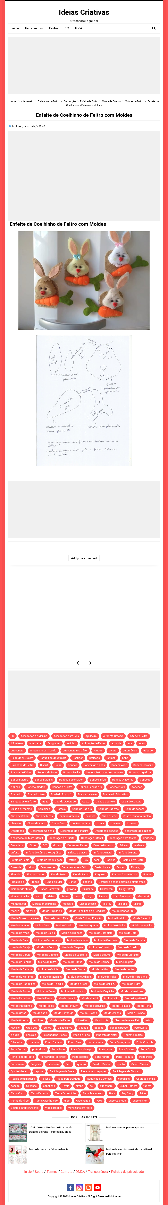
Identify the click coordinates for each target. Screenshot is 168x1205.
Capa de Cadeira (82, 808)
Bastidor (78, 757)
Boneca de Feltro (21, 772)
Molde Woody (19, 1020)
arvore (112, 750)
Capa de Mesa (44, 816)
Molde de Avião (20, 932)
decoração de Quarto (62, 838)
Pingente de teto (133, 1034)
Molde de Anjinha (142, 925)
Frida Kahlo (17, 881)
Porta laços (105, 1049)
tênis (112, 1093)
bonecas (145, 779)
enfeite (15, 852)
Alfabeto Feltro (139, 736)
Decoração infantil (92, 838)
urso (67, 1100)
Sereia (65, 1085)
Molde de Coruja (20, 954)
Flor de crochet (35, 874)
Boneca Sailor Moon (71, 779)
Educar (124, 845)
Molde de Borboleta (100, 932)
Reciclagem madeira (23, 1078)
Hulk (38, 896)
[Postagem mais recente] (78, 662)
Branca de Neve (87, 794)
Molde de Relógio (52, 983)
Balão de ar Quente (22, 757)
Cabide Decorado (65, 801)
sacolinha (124, 1078)
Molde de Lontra (124, 969)
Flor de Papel (81, 874)
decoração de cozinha (138, 830)
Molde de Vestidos (132, 991)
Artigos (98, 750)
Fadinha (110, 859)
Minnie (137, 903)
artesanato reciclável (75, 750)
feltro (31, 867)
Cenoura (90, 816)
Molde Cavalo (64, 925)
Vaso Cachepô (117, 1100)
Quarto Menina (140, 1064)
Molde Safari (18, 1012)
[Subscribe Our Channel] (97, 1188)
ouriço (47, 1027)
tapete (147, 1085)
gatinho (87, 881)
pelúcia (15, 1034)
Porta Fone (58, 1049)
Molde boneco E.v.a (56, 918)
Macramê (143, 896)
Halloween (106, 889)
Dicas (33, 845)
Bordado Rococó (61, 794)
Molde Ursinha (112, 1012)
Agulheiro (91, 736)
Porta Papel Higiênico (53, 1056)
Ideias (51, 896)
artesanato (17, 750)
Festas (121, 867)
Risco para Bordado (69, 1078)
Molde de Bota (127, 932)
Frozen (35, 881)
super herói (106, 1085)
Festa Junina (102, 867)
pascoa (83, 1027)
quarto (121, 1064)
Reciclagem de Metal (62, 1071)
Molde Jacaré (67, 998)
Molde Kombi (90, 998)
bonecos (137, 787)
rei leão (46, 1078)
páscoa (98, 1027)
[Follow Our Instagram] (79, 1188)
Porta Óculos (126, 1049)
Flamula (15, 874)
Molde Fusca (44, 998)
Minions (122, 903)
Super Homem (128, 1085)
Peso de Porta (81, 1034)
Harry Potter (126, 889)
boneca (72, 765)
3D (12, 736)
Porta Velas (17, 1064)
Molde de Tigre (131, 983)
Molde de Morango (22, 976)
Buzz (45, 801)
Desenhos (17, 845)
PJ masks (16, 1042)
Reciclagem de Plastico (126, 1071)
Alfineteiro (17, 743)
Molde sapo (40, 1012)
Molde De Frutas (72, 961)
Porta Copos (18, 1049)
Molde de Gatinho (48, 969)
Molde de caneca (77, 940)
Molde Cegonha (88, 925)
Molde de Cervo (46, 947)
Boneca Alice (119, 765)
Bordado (16, 794)
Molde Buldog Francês (88, 918)
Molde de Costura (47, 954)
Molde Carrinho (20, 925)
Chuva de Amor (36, 823)
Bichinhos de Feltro (22, 765)
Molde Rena (144, 1005)
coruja (100, 823)
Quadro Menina (101, 1064)
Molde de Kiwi (100, 969)
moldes (38, 1020)
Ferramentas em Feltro (75, 867)
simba (79, 1085)
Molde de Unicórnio (73, 991)
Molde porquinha (95, 1005)
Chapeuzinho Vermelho (137, 816)
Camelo (61, 808)
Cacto (85, 801)
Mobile (15, 910)
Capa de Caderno (108, 808)
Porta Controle (144, 1042)
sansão (15, 1085)
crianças (115, 823)
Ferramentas (48, 867)
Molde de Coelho (128, 947)
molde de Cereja (20, 947)
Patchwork (140, 1027)
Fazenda (16, 867)
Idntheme (114, 1196)
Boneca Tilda (98, 779)
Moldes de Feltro (60, 1020)
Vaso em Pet (140, 1100)
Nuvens (15, 1027)
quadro (81, 1064)
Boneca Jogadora (140, 772)
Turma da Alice (19, 1100)
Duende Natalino (103, 845)
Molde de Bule (19, 940)
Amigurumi (54, 743)
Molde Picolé (46, 1005)
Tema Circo (17, 1093)
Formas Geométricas (124, 874)
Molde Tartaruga (63, 1012)
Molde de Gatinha (21, 969)
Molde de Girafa (75, 969)
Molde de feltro (47, 961)
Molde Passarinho (21, 1005)
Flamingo (136, 867)
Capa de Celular (20, 816)
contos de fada (81, 823)
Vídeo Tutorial (53, 1107)
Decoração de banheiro (74, 830)
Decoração (17, 830)
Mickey (107, 903)
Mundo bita (101, 1020)
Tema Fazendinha (65, 1093)
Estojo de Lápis (20, 859)
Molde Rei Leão (121, 1005)
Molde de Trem (45, 991)
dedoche (148, 838)
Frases (147, 874)
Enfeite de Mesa (77, 852)
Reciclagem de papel (93, 1071)
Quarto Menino (19, 1071)
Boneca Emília (71, 772)
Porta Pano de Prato (22, 1056)
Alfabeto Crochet (113, 736)
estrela (72, 859)
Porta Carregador (120, 1042)
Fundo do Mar (53, 881)
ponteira (34, 1042)
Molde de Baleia (45, 932)
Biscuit (44, 765)
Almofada (35, 743)
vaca (99, 1100)
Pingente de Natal (106, 1034)
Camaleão (44, 808)
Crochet (131, 823)
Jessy (64, 896)
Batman (111, 757)
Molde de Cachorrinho (47, 940)
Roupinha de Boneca (99, 1078)
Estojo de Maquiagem (49, 859)
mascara (68, 903)
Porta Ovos (147, 1049)
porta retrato (102, 1056)
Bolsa (58, 765)
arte (130, 743)
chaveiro (16, 823)
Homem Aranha (20, 896)
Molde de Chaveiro (100, 947)
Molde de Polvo (107, 976)
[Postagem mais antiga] (89, 662)
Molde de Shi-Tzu (104, 983)
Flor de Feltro (59, 874)
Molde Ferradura (20, 998)
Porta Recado (80, 1056)
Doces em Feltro (77, 845)
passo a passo (119, 1027)
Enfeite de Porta (128, 852)
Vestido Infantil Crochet (25, 1107)
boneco (15, 787)
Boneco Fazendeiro (90, 787)
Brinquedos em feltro (23, 801)
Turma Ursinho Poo (46, 1100)
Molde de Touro (20, 991)
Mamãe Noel (18, 903)
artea (142, 743)
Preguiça (36, 1064)
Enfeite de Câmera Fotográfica (43, 852)
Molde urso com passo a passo (125, 1127)
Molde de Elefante (127, 954)
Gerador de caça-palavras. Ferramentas (122, 881)
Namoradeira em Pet (127, 1020)
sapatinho (49, 1085)
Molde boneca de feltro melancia (48, 1149)
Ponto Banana (53, 1042)
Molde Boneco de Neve (25, 918)
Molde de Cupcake (76, 954)
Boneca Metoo (19, 779)
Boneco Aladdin (36, 787)
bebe (125, 757)
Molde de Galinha (114, 925)
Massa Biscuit (87, 903)
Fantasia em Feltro (133, 859)
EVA (85, 859)
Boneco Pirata (117, 787)
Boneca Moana (44, 779)
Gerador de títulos (21, 889)
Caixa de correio (105, 801)
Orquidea (31, 1027)
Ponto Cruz (74, 1042)
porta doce (38, 1049)
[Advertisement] (84, 65)
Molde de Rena (78, 983)
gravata (71, 889)
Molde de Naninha (51, 976)
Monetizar (82, 1020)
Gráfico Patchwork (49, 889)
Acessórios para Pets (66, 736)
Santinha (31, 1085)
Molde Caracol (141, 918)
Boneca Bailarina (143, 765)
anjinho (71, 743)
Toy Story (127, 1093)
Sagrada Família (146, 1078)
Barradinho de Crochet (53, 757)
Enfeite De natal (103, 852)
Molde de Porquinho (135, 976)
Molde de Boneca (71, 932)
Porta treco (145, 1056)
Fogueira (100, 874)
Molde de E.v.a (101, 954)
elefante (139, 845)
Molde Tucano (88, 1012)
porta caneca (95, 1042)
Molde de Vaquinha (102, 991)
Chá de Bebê (109, 816)
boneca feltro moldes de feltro (104, 772)
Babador (148, 750)
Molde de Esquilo (21, 961)
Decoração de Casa (106, 830)
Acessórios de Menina (34, 736)
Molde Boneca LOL (123, 910)
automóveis (130, 750)
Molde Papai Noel (135, 998)
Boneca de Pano (47, 772)
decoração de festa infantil (27, 838)
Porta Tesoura (124, 1056)
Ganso (72, 881)
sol (91, 1085)
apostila (116, 743)
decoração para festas (122, 838)
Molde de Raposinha (23, 983)
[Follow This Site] (88, 1188)
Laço (90, 896)
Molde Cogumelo (52, 910)
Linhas (103, 896)
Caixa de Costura (131, 801)
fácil (96, 859)
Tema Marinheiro (93, 1093)
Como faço (58, 823)
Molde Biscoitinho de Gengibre (87, 910)
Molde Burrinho (117, 918)
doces (57, 845)
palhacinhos (65, 1027)
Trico (143, 1093)
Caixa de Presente (21, 808)
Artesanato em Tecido (43, 750)
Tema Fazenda (40, 1093)
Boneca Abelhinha (94, 765)
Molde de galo (124, 961)
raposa (39, 1071)
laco (77, 896)
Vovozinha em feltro (80, 1107)
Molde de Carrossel (105, 940)
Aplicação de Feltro (93, 743)
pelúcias (31, 1034)
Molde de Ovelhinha (80, 976)
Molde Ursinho (136, 1012)
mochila (30, 910)
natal (148, 1020)
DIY (45, 845)
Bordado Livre (36, 794)
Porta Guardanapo (82, 1049)
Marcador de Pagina (44, 903)
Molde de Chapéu (72, 947)
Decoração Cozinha (42, 830)
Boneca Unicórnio (122, 779)
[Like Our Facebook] (70, 1188)
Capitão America (69, 816)
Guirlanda (88, 889)
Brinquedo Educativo (115, 794)
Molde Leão (111, 998)
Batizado (94, 757)
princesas (53, 1064)
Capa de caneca (134, 808)
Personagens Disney (55, 1034)
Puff (68, 1064)
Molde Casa (42, 925)
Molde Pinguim (69, 1005)
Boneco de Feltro (62, 787)
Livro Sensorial (122, 896)
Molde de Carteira (134, 940)
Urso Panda (83, 1100)
